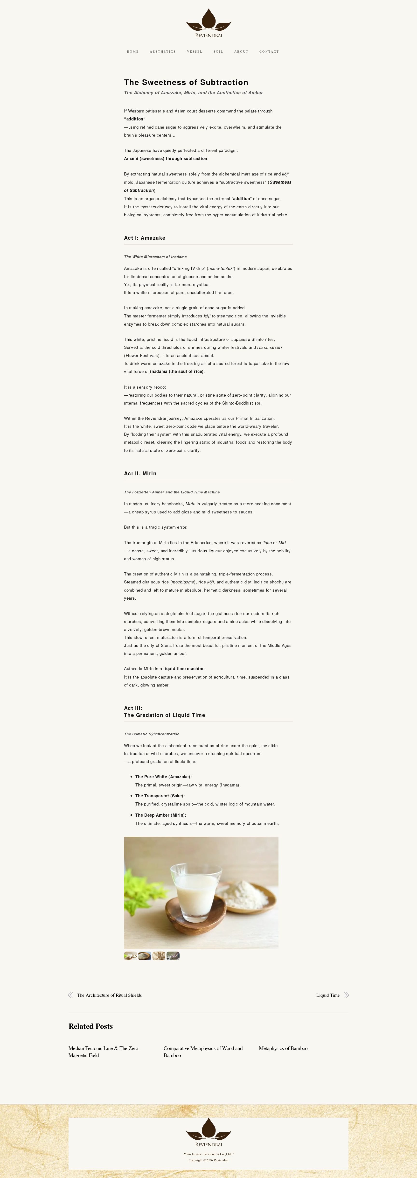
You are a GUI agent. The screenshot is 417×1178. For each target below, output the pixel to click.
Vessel (195, 51)
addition (134, 119)
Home (133, 51)
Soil (218, 51)
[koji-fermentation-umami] (173, 956)
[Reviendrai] (208, 34)
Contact (269, 51)
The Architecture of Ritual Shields (109, 995)
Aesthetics (163, 51)
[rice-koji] (144, 956)
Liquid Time (328, 995)
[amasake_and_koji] (130, 956)
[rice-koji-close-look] (159, 956)
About (241, 51)
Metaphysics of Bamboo (283, 1048)
